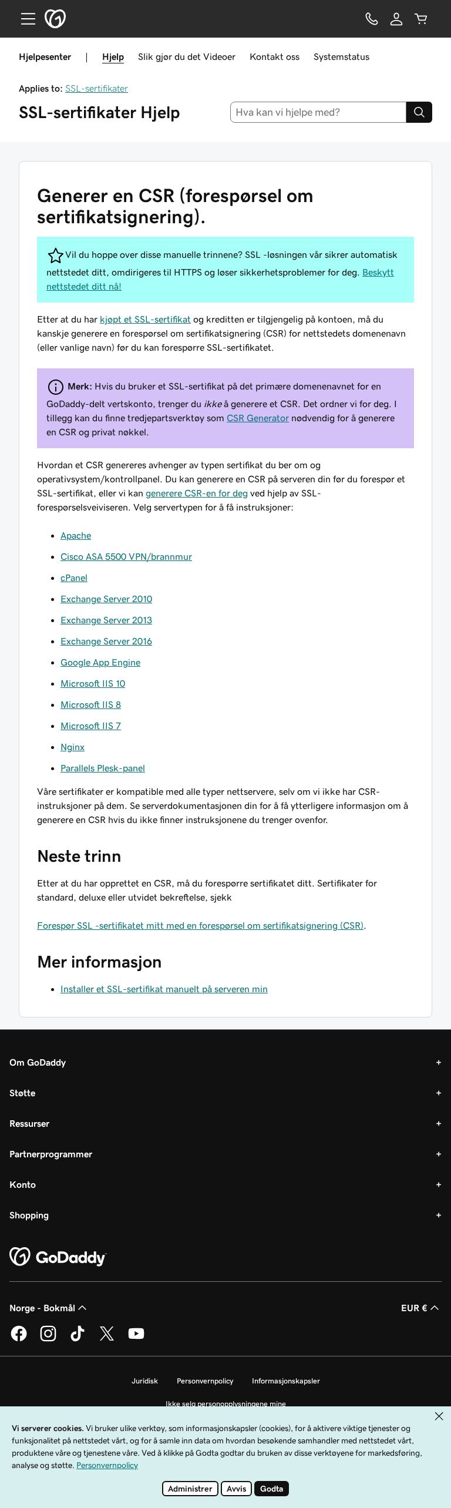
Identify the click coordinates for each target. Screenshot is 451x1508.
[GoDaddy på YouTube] (136, 1339)
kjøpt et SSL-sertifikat (145, 319)
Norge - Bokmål (42, 1307)
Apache (75, 535)
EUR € (414, 1307)
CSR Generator (258, 417)
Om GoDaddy (37, 1062)
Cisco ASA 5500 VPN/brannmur (126, 556)
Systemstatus (341, 56)
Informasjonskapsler (286, 1381)
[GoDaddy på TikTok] (77, 1339)
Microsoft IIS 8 (90, 704)
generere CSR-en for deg (197, 493)
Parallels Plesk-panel (102, 768)
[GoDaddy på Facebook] (18, 1339)
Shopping (29, 1215)
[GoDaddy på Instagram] (48, 1339)
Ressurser (29, 1123)
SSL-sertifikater (96, 88)
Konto (22, 1184)
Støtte (22, 1092)
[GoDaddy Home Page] (58, 1257)
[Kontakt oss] (372, 19)
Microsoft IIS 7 (90, 725)
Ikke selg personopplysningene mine (226, 1404)
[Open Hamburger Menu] (23, 18)
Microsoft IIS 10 (92, 683)
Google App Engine (100, 662)
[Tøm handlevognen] (421, 19)
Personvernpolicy (205, 1381)
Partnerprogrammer (50, 1153)
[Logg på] (396, 19)
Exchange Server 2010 (106, 598)
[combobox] (318, 112)
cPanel (73, 577)
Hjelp (113, 56)
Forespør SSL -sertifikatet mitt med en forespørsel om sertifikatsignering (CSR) (200, 925)
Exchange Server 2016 (106, 641)
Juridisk (145, 1381)
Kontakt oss (274, 56)
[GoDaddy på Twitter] (106, 1339)
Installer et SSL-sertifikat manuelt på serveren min (164, 988)
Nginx (72, 746)
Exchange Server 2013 (106, 619)
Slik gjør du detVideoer (186, 56)
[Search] (419, 112)
